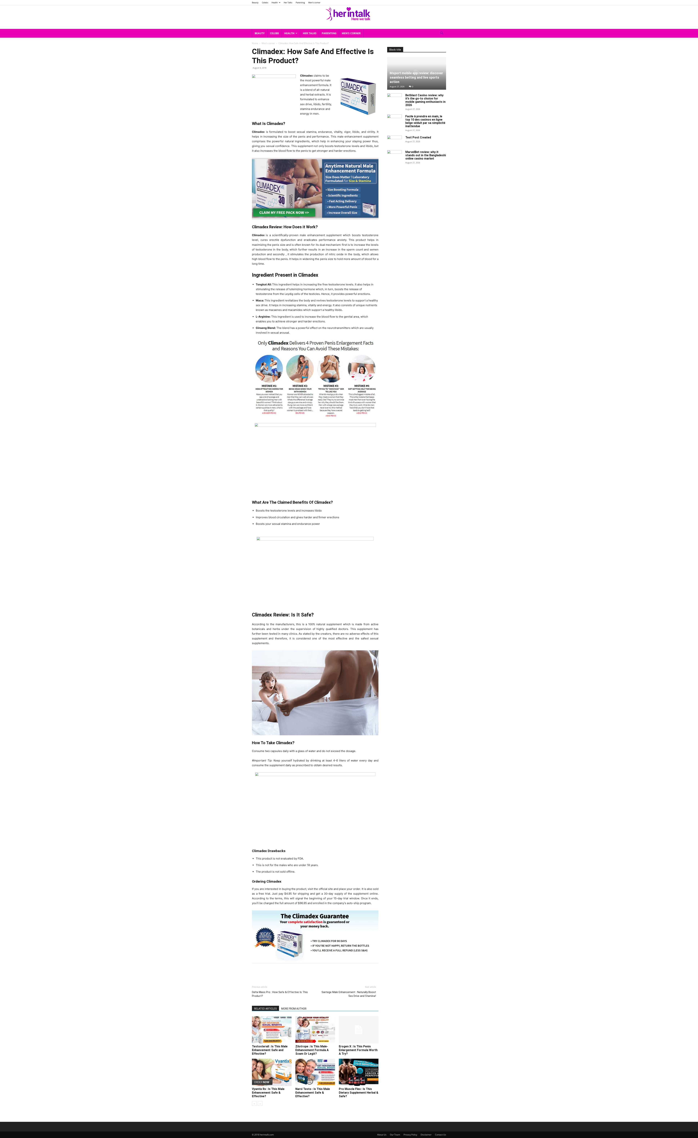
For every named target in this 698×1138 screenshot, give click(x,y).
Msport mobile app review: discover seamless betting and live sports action (416, 77)
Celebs (265, 2)
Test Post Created (418, 137)
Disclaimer (426, 1134)
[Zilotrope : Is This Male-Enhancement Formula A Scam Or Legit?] (315, 1029)
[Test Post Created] (394, 141)
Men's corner (268, 43)
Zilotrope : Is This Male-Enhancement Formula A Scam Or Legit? (312, 1050)
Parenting (300, 2)
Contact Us (440, 1134)
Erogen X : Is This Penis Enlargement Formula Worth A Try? (358, 1050)
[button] (441, 33)
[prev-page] (254, 1103)
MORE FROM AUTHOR (293, 1008)
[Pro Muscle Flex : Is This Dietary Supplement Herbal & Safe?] (358, 1072)
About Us (381, 1134)
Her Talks (288, 2)
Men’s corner (314, 2)
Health (275, 2)
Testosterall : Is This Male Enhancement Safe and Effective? (270, 1050)
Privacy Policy (410, 1134)
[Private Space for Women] (349, 13)
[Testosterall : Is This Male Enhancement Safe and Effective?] (272, 1029)
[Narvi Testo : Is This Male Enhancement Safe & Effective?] (315, 1072)
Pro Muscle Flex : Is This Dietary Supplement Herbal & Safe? (358, 1092)
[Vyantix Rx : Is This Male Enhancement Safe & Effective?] (272, 1072)
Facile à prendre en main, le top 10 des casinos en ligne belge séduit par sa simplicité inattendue (425, 121)
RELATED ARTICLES (265, 1008)
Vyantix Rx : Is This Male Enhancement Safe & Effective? (268, 1092)
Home (255, 43)
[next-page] (260, 1103)
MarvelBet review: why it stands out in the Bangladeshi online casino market (425, 155)
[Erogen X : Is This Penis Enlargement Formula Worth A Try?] (358, 1029)
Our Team (395, 1134)
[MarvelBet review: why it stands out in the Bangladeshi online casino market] (394, 155)
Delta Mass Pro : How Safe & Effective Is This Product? (280, 994)
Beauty (255, 2)
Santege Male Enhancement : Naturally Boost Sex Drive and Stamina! (349, 994)
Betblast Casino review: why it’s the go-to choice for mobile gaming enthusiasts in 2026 (425, 100)
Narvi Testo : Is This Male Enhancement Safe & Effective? (312, 1092)
